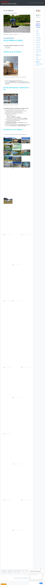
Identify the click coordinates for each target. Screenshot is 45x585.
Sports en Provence (17, 570)
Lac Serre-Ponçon (39, 51)
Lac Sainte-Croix (38, 49)
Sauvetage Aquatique (39, 63)
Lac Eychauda (38, 42)
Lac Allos (37, 30)
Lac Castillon (38, 37)
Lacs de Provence (10, 570)
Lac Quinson (38, 45)
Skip (38, 583)
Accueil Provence (9, 38)
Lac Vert (37, 53)
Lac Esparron (38, 40)
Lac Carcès (37, 35)
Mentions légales (40, 2)
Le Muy (37, 57)
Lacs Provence (38, 44)
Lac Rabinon (38, 47)
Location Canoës (38, 59)
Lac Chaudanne (38, 38)
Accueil (29, 2)
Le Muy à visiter (6, 77)
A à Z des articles (34, 2)
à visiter (27, 570)
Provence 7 (5, 2)
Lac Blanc (37, 31)
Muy (22, 80)
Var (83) (9, 80)
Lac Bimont (38, 33)
